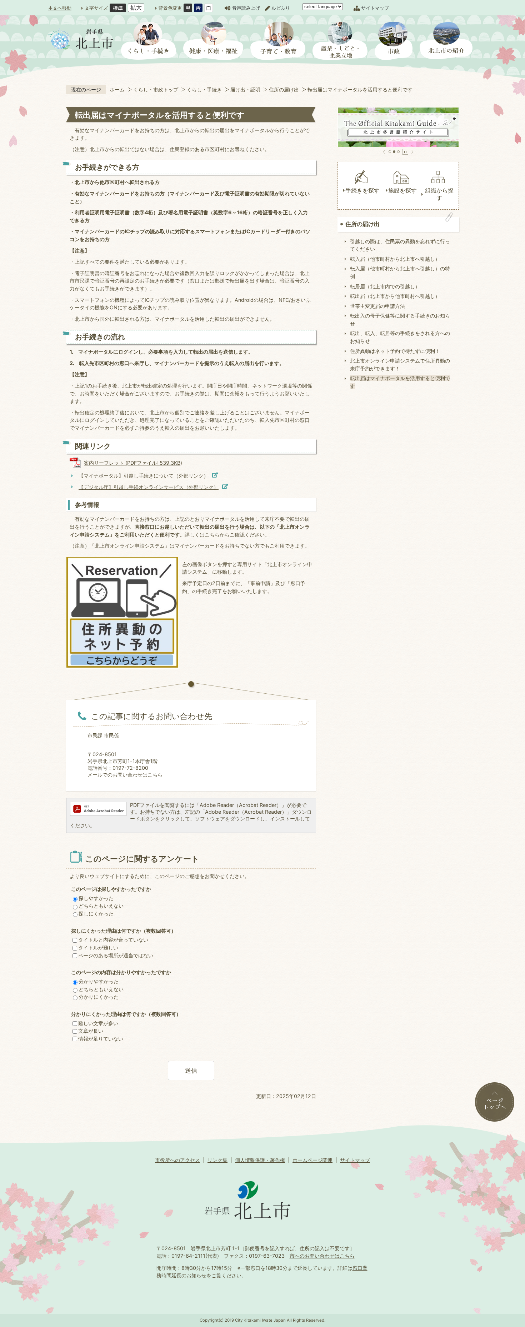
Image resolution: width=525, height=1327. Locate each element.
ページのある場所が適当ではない (115, 955)
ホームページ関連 (312, 1160)
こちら (212, 535)
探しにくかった (96, 914)
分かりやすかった (99, 981)
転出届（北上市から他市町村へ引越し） (395, 296)
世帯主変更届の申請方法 (377, 306)
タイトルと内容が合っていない (113, 940)
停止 (405, 152)
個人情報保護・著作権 (260, 1160)
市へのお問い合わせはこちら (322, 1256)
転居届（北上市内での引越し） (385, 286)
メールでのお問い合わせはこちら (125, 775)
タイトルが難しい (98, 947)
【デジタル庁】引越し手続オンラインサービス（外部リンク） (149, 487)
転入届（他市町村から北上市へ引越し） (395, 259)
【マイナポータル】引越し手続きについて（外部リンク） (144, 476)
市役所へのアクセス (177, 1160)
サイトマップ (375, 8)
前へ (384, 152)
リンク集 (218, 1160)
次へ (412, 152)
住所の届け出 (284, 89)
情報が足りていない (100, 1039)
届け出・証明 (245, 89)
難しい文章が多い (98, 1023)
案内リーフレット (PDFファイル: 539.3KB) (133, 463)
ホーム (117, 89)
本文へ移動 (59, 8)
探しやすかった (96, 898)
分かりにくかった (99, 997)
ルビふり (280, 8)
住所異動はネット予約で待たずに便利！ (395, 351)
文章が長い (90, 1031)
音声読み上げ (246, 8)
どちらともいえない (101, 906)
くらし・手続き (204, 89)
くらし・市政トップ (155, 89)
